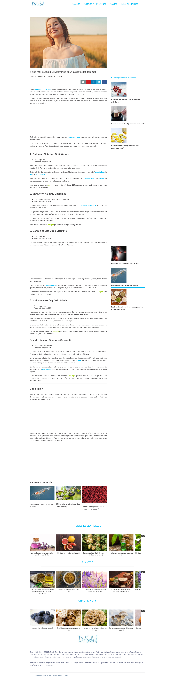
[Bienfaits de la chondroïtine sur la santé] (119, 253)
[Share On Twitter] (98, 82)
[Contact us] (83, 82)
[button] (144, 536)
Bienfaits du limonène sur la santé (68, 553)
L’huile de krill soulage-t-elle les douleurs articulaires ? (125, 101)
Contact (49, 675)
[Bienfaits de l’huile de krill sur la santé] (119, 275)
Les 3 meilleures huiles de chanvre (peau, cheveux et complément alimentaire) (42, 591)
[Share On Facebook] (104, 82)
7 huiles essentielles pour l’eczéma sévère (121, 554)
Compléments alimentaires (125, 78)
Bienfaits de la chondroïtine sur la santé (125, 263)
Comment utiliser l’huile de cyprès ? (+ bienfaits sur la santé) (95, 554)
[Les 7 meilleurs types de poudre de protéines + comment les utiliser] (119, 297)
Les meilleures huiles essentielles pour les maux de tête (42, 554)
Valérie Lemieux (56, 76)
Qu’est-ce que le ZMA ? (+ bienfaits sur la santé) (128, 124)
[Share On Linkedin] (93, 82)
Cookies (66, 675)
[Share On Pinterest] (88, 82)
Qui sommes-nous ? (40, 675)
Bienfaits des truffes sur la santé (42, 628)
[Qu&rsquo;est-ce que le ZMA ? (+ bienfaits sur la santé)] (119, 114)
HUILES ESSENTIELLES (129, 4)
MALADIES (76, 4)
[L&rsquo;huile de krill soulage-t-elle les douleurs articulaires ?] (119, 90)
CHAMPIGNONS (87, 600)
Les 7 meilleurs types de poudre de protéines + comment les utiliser (127, 308)
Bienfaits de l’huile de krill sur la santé (124, 285)
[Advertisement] (68, 120)
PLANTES (113, 4)
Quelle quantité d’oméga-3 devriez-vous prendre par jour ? (125, 147)
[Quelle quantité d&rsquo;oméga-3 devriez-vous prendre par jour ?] (119, 136)
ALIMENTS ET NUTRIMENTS (95, 4)
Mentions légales (57, 675)
